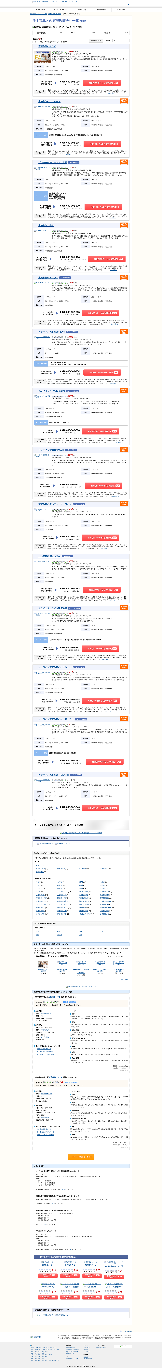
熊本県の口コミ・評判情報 (45, 1054)
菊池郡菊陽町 (104, 895)
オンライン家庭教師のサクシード (55, 667)
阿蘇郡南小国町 (41, 898)
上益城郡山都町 (84, 904)
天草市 (102, 888)
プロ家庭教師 (45, 1030)
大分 (101, 931)
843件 (75, 561)
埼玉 (40, 1349)
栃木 (54, 1349)
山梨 (58, 1349)
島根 (43, 1356)
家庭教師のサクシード (49, 101)
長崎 (80, 931)
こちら (63, 1189)
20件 (75, 509)
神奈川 (36, 1349)
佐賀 (58, 931)
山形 (44, 1347)
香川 (36, 1358)
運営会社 (86, 1357)
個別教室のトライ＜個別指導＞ (43, 970)
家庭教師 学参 (46, 225)
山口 (39, 1356)
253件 (75, 106)
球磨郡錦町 (82, 908)
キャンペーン (121, 9)
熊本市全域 (40, 865)
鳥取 (46, 1356)
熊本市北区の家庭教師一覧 (45, 1051)
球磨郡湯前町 (40, 911)
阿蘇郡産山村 (83, 898)
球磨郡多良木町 (105, 908)
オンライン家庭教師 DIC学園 (53, 775)
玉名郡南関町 (104, 892)
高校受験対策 (45, 1037)
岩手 (47, 1347)
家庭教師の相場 (70, 1353)
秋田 (40, 1347)
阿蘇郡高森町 (104, 898)
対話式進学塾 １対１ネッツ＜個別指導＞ (81, 971)
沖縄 (80, 935)
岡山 (36, 1356)
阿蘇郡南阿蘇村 (62, 901)
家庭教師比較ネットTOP (72, 1358)
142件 (75, 613)
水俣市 (102, 882)
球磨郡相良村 (83, 911)
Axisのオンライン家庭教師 (51, 391)
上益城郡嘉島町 (105, 901)
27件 (75, 455)
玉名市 (38, 885)
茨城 (47, 1349)
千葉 (44, 1349)
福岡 (37, 931)
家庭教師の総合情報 (101, 1347)
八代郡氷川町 (104, 904)
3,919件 (76, 51)
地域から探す (40, 9)
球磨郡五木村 (104, 911)
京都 (39, 1354)
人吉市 (59, 882)
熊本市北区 (40, 872)
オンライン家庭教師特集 (72, 1351)
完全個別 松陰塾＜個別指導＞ (62, 970)
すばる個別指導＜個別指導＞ (119, 970)
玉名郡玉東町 (83, 892)
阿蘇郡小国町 (62, 898)
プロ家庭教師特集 (70, 1347)
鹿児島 (59, 935)
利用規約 (86, 1349)
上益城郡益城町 (41, 904)
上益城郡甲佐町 (62, 904)
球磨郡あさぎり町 (85, 914)
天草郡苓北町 (104, 914)
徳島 (39, 1358)
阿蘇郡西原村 (40, 901)
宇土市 (102, 885)
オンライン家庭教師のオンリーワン (56, 719)
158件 (75, 283)
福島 (54, 1347)
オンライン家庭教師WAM (51, 450)
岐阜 (39, 1353)
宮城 (51, 1347)
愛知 (32, 1353)
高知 (43, 1358)
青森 (37, 1347)
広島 (32, 1356)
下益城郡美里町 (62, 892)
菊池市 (81, 885)
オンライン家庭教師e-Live (51, 332)
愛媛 (32, 1358)
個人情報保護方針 (88, 1358)
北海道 (32, 1347)
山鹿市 (59, 885)
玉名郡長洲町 (40, 895)
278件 (75, 230)
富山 (43, 1351)
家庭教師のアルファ (48, 277)
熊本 (43, 1360)
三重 (43, 1353)
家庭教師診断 (101, 9)
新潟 (32, 1351)
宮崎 (37, 935)
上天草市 (39, 888)
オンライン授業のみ (72, 331)
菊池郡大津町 (83, 895)
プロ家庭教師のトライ (49, 556)
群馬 (51, 1349)
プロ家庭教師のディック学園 (52, 162)
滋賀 (43, 1354)
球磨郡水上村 (62, 911)
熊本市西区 (82, 869)
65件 (75, 167)
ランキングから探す (61, 9)
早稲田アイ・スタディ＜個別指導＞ (100, 970)
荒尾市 (81, 882)
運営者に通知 (124, 1070)
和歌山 (50, 1354)
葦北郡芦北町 (40, 908)
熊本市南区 (104, 869)
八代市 (38, 882)
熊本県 (43, 1013)
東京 (32, 1349)
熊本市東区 (61, 869)
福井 (46, 1351)
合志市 (38, 892)
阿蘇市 (81, 888)
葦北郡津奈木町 (62, 908)
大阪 (32, 1354)
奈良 (46, 1354)
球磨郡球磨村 (62, 914)
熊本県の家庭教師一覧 (44, 1049)
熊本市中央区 (40, 869)
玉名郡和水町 (62, 895)
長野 (36, 1351)
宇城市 (59, 888)
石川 (39, 1351)
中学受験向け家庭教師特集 (72, 1349)
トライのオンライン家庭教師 (52, 608)
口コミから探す (81, 9)
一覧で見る (124, 979)
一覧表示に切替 (96, 40)
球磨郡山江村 (40, 914)
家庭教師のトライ (47, 46)
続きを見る (111, 94)
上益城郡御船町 (84, 901)
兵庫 (36, 1354)
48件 (75, 396)
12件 (75, 672)
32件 (75, 337)
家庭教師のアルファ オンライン (55, 504)
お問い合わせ (87, 1347)
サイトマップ (87, 1351)
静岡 (36, 1353)
